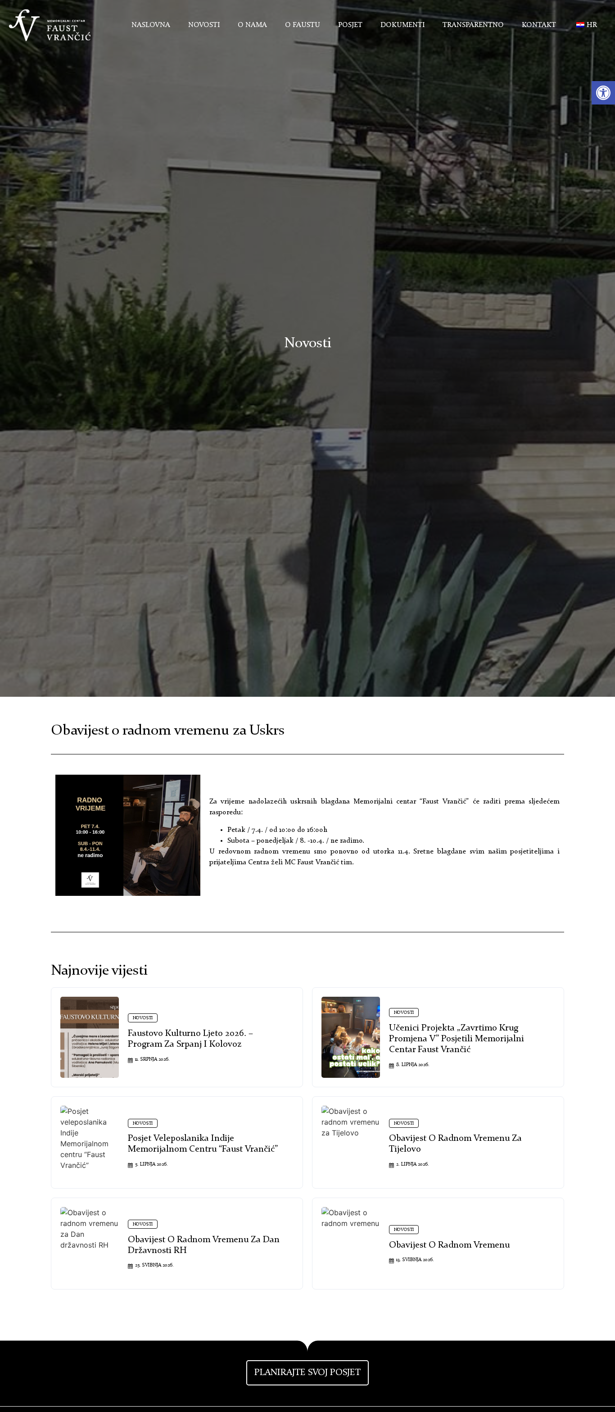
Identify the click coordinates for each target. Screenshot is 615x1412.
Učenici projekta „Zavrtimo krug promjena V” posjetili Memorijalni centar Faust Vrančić (456, 1039)
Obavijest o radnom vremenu (449, 1245)
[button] (603, 92)
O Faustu (302, 25)
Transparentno (473, 25)
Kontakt (539, 25)
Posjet (350, 25)
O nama (252, 25)
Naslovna (150, 25)
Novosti (204, 25)
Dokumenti (402, 25)
